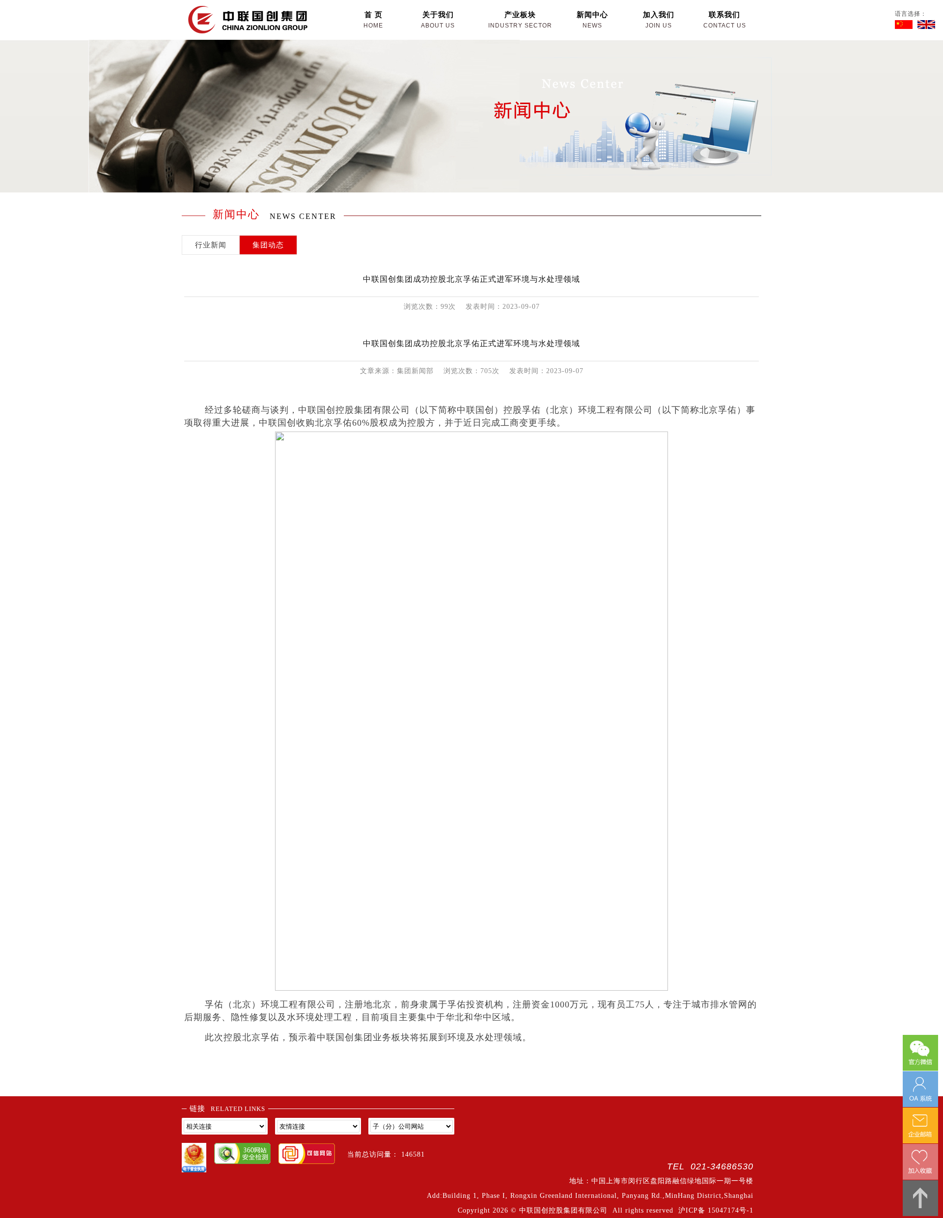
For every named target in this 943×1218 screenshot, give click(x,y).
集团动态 (268, 245)
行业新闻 (210, 245)
